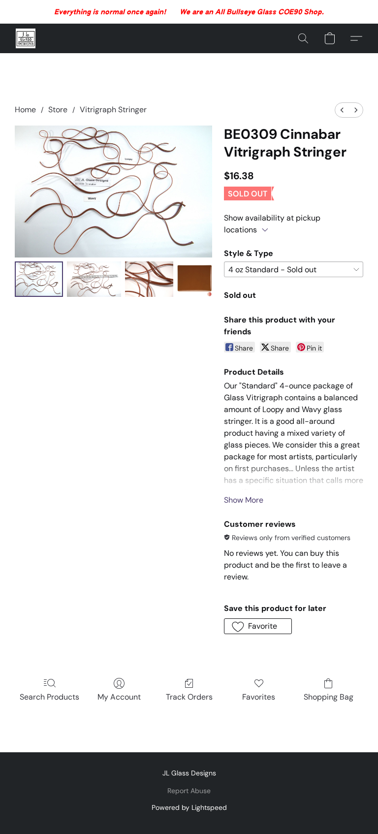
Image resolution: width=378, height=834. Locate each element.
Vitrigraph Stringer (113, 109)
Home (25, 109)
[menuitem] (342, 110)
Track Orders (189, 697)
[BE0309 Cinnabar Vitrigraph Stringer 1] (94, 278)
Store (57, 109)
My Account (119, 697)
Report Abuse (189, 790)
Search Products (49, 697)
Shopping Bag (328, 697)
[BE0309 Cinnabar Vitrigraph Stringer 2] (149, 278)
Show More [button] (243, 500)
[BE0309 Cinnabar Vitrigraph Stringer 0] (39, 278)
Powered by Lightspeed (189, 807)
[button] (25, 38)
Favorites (258, 697)
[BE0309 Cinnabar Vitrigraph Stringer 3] (194, 278)
